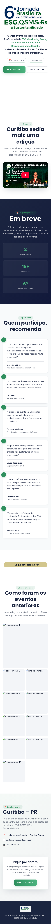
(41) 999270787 (13, 844)
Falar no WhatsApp (25, 882)
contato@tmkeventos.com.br (19, 840)
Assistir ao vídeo (37, 69)
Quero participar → (14, 69)
